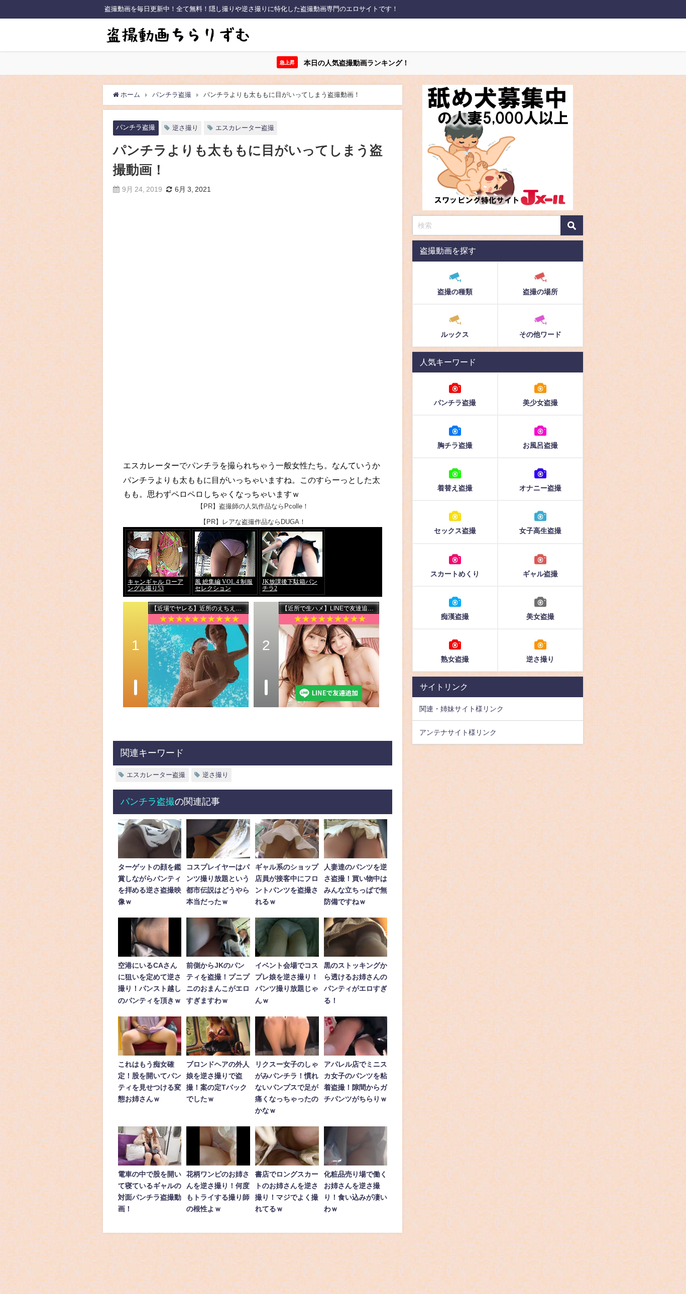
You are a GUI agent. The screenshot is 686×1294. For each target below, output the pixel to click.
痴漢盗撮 (455, 615)
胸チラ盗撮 (455, 445)
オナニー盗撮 (540, 487)
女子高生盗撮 (540, 530)
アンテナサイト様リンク (458, 732)
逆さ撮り (185, 127)
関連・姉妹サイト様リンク (461, 708)
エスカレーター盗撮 (244, 127)
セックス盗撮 (455, 530)
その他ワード (540, 334)
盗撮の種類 (455, 291)
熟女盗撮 (455, 658)
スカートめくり (455, 573)
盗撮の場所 (540, 291)
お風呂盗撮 (540, 445)
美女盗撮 (540, 615)
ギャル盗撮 (540, 573)
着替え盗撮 (455, 487)
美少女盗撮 (540, 402)
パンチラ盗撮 (135, 127)
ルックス (455, 334)
